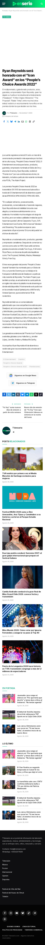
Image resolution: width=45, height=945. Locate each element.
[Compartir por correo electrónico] (22, 121)
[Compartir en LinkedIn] (19, 121)
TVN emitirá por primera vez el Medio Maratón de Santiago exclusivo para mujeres (19, 476)
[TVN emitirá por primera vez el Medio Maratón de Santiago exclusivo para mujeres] (22, 458)
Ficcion (5, 868)
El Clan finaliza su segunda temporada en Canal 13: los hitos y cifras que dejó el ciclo (29, 769)
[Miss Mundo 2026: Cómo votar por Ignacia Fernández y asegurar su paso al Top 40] (22, 615)
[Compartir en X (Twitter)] (7, 121)
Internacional (7, 872)
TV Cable (6, 17)
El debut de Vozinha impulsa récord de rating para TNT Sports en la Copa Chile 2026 (29, 714)
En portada (8, 688)
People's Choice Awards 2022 (15, 366)
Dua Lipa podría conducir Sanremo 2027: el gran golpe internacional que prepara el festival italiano (22, 555)
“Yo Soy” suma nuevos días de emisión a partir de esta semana (11, 409)
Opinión (5, 876)
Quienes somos (13, 926)
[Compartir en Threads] (30, 121)
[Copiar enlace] (33, 121)
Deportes (5, 879)
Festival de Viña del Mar (11, 889)
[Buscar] (41, 3)
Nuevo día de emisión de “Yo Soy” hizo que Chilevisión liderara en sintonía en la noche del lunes (33, 412)
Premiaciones (35, 366)
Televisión (6, 861)
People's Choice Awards (12, 363)
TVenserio (13, 113)
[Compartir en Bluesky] (11, 121)
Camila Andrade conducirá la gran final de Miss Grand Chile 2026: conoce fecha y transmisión (21, 594)
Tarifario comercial (34, 930)
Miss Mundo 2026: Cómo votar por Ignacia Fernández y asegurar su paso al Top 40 (21, 631)
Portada (5, 11)
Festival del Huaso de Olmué (13, 893)
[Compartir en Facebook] (4, 121)
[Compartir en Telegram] (15, 121)
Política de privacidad (12, 930)
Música (5, 865)
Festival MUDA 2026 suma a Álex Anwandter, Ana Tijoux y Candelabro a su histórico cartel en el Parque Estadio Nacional (21, 516)
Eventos (22, 359)
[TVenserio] (22, 4)
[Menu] (3, 3)
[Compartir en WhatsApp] (26, 121)
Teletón (5, 896)
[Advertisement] (22, 43)
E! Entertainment (9, 359)
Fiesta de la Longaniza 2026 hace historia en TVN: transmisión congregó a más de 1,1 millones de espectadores (21, 668)
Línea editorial (29, 926)
